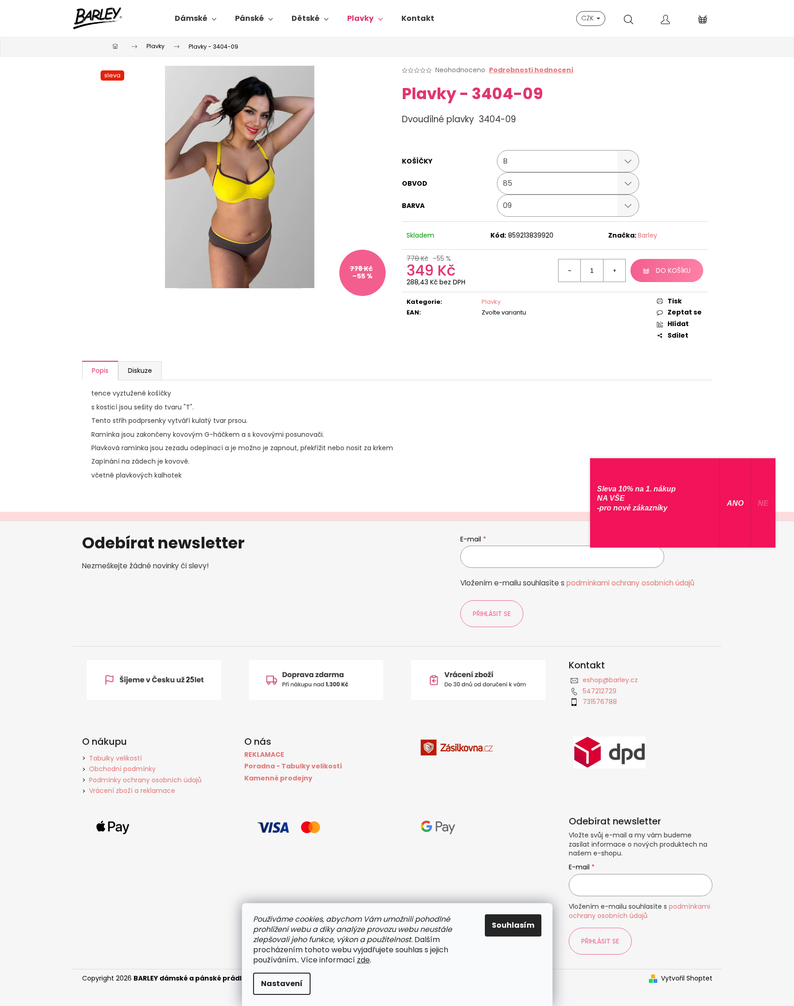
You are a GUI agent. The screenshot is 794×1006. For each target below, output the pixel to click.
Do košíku (673, 270)
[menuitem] (195, 18)
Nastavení (282, 983)
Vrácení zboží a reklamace (132, 790)
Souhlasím (513, 925)
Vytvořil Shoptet (686, 978)
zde (363, 960)
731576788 (600, 701)
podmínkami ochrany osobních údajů (630, 583)
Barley (647, 235)
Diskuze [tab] (140, 370)
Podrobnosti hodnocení (531, 70)
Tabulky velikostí (115, 758)
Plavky (491, 301)
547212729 (599, 691)
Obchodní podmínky (122, 768)
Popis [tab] (100, 370)
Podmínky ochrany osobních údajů (145, 780)
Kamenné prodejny (278, 778)
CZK (588, 18)
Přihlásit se (492, 613)
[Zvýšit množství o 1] (614, 270)
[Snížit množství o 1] (570, 270)
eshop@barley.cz (610, 680)
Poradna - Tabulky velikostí (293, 766)
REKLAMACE (264, 754)
